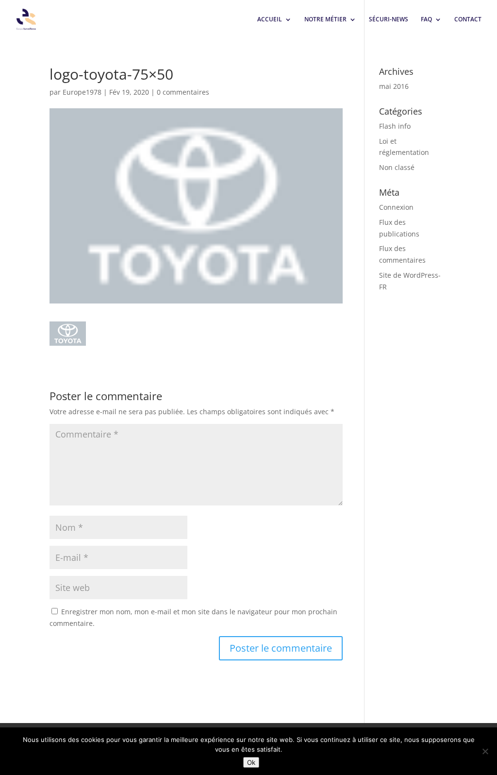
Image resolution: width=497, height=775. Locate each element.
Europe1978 (82, 92)
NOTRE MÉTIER (325, 19)
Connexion (396, 207)
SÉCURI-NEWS (388, 19)
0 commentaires (183, 92)
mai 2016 (394, 86)
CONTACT (467, 19)
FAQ (426, 19)
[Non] (485, 751)
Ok (251, 762)
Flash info (395, 126)
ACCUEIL (269, 19)
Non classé (396, 167)
